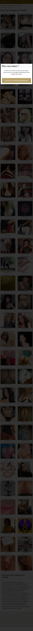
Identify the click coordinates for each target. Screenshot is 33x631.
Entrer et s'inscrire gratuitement (16, 80)
